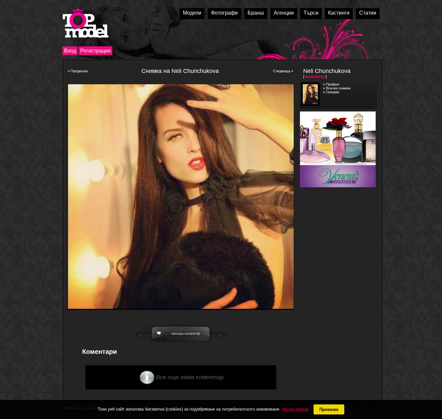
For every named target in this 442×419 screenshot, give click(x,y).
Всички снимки (338, 88)
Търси (311, 13)
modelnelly (315, 77)
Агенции (284, 13)
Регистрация (95, 50)
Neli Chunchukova (326, 71)
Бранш (256, 13)
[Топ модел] (85, 22)
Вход (70, 50)
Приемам (328, 409)
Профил (332, 84)
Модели (192, 13)
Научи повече (295, 409)
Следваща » (283, 71)
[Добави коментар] (181, 343)
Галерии (332, 92)
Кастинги (338, 13)
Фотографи (224, 13)
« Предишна (78, 71)
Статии (367, 13)
